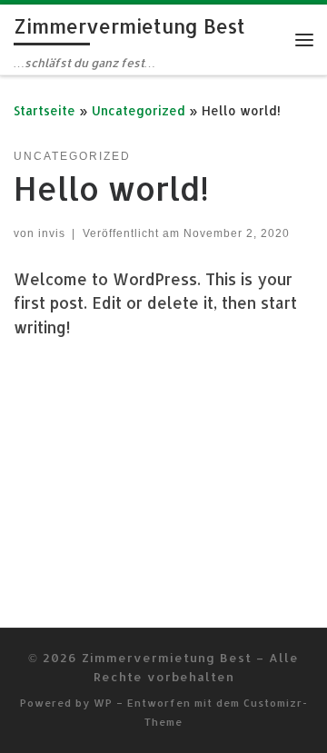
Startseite (44, 110)
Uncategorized (138, 110)
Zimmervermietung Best (167, 657)
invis (51, 233)
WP (103, 702)
